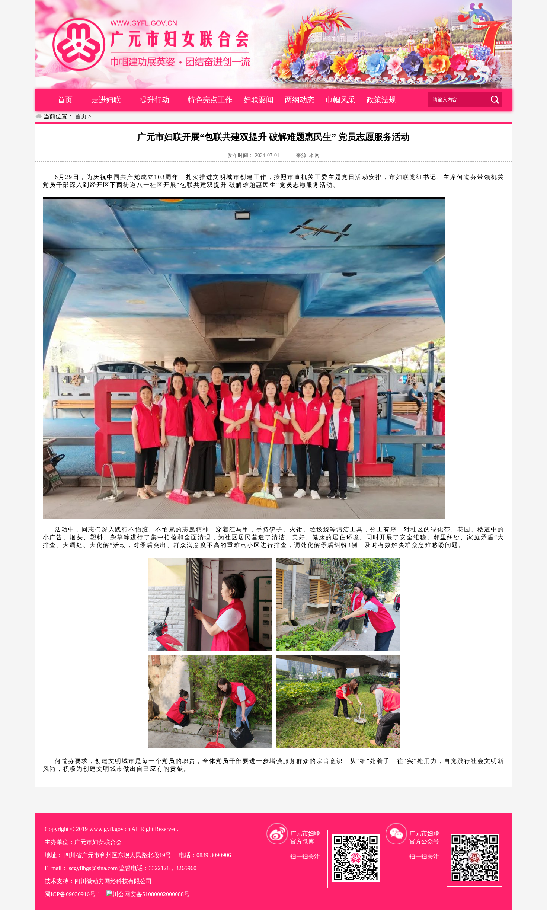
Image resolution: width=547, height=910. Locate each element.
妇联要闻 (259, 100)
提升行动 (154, 100)
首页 (65, 100)
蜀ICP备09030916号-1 (72, 894)
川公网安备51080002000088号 (151, 894)
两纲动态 (299, 100)
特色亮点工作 (210, 100)
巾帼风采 (340, 100)
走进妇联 (106, 100)
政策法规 (381, 100)
